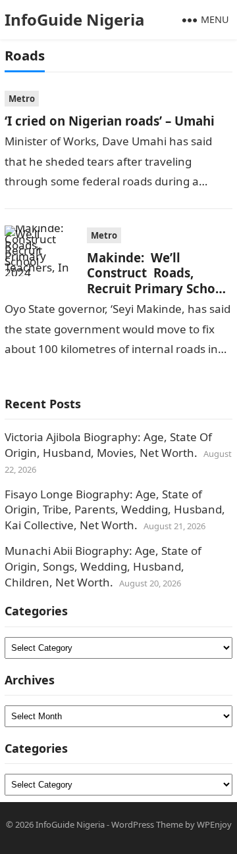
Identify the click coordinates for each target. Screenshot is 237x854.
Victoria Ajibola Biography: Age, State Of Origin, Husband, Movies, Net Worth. (108, 444)
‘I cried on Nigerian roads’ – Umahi (110, 120)
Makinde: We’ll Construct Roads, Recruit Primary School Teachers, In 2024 (157, 280)
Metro (22, 99)
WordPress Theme (147, 824)
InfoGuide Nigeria (75, 19)
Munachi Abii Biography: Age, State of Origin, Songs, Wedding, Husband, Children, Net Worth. (103, 566)
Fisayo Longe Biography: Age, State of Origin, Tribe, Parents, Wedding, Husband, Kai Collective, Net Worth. (115, 509)
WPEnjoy (214, 824)
